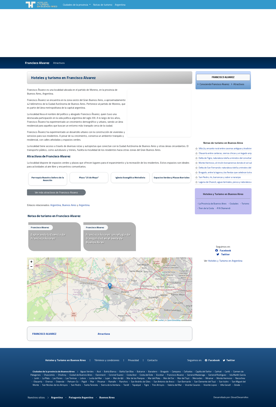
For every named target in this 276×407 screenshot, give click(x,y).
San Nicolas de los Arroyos (55, 385)
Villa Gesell (225, 385)
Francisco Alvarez (37, 62)
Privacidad (133, 360)
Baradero (152, 371)
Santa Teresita (91, 385)
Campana (176, 371)
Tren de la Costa (206, 208)
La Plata (46, 378)
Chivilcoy (62, 374)
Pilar (92, 381)
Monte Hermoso (224, 378)
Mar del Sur (168, 378)
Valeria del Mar (175, 385)
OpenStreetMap (174, 320)
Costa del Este (146, 374)
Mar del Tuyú (183, 378)
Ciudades (234, 203)
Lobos (83, 378)
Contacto (152, 360)
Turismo (245, 203)
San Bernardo (184, 381)
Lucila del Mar (95, 378)
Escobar (160, 374)
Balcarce (141, 371)
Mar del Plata (154, 378)
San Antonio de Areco (164, 381)
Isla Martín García (238, 374)
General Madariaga (196, 374)
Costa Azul (131, 374)
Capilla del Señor (204, 371)
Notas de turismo (102, 5)
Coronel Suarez (116, 374)
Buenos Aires (69, 205)
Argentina (120, 5)
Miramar (209, 378)
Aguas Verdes (87, 371)
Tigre (146, 385)
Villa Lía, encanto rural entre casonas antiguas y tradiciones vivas (229, 148)
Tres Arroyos (158, 385)
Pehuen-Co (73, 381)
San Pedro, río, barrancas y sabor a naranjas (220, 177)
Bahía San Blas (126, 371)
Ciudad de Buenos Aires (80, 374)
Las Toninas (71, 378)
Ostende (60, 381)
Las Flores (57, 378)
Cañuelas (188, 371)
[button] (110, 286)
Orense (49, 381)
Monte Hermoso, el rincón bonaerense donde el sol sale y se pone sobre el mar (237, 162)
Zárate (237, 385)
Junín (36, 378)
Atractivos (59, 63)
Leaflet (160, 320)
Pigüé (84, 381)
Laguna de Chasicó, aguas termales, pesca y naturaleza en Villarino (230, 182)
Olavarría (38, 381)
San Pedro (76, 385)
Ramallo (112, 381)
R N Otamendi (223, 208)
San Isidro (224, 381)
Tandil (126, 385)
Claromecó (101, 374)
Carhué (218, 371)
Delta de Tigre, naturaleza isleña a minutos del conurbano (226, 158)
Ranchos (123, 381)
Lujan (107, 378)
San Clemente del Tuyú (205, 381)
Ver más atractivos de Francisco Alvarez (56, 192)
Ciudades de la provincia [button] (76, 5)
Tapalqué (136, 385)
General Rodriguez (217, 374)
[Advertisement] (138, 33)
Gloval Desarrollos (239, 397)
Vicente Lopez (210, 385)
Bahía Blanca (110, 371)
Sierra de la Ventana (110, 385)
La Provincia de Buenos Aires (212, 203)
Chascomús (49, 374)
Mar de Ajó (118, 378)
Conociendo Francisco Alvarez (214, 84)
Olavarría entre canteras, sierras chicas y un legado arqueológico (229, 153)
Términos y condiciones (106, 360)
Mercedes (197, 378)
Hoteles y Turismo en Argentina (225, 261)
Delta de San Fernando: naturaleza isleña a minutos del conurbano (230, 167)
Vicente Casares (192, 385)
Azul (99, 371)
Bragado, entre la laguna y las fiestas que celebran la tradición (228, 172)
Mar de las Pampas (136, 378)
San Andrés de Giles (140, 381)
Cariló (227, 371)
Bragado (165, 371)
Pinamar (101, 381)
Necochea (240, 378)
